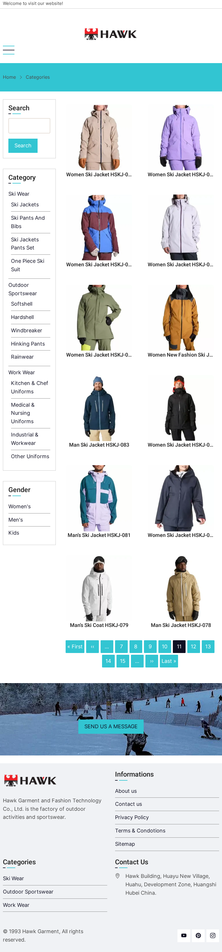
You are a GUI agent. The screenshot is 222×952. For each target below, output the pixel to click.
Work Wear (21, 372)
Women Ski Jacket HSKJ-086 (181, 265)
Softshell (21, 304)
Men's (15, 520)
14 (108, 660)
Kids (13, 533)
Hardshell (22, 317)
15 (122, 660)
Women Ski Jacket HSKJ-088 (181, 175)
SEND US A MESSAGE (111, 726)
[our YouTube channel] (183, 935)
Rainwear (22, 357)
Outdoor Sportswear (28, 892)
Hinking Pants (28, 344)
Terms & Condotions (140, 831)
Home (9, 77)
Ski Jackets (25, 204)
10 (164, 645)
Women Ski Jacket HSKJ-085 (100, 355)
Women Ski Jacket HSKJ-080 (181, 535)
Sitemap (125, 844)
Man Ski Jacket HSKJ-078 (181, 625)
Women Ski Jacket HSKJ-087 (100, 265)
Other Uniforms (30, 456)
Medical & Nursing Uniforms (23, 413)
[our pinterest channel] (198, 935)
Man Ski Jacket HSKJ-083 (99, 445)
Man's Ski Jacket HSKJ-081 (99, 535)
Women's (19, 506)
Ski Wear (18, 194)
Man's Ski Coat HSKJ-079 (99, 625)
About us (126, 791)
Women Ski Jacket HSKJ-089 (100, 175)
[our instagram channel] (212, 935)
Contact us (128, 804)
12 (193, 645)
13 (208, 645)
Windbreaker (26, 330)
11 (179, 647)
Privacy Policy (132, 817)
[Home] (111, 34)
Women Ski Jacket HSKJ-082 (181, 445)
